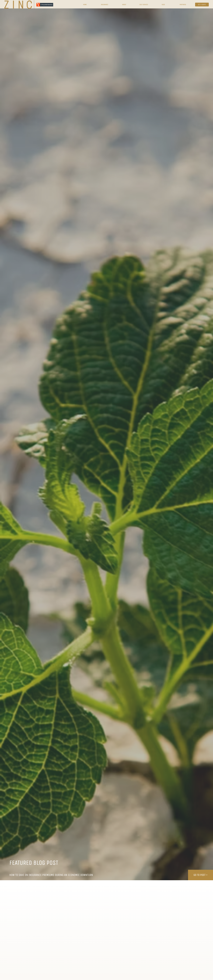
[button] (104, 5)
